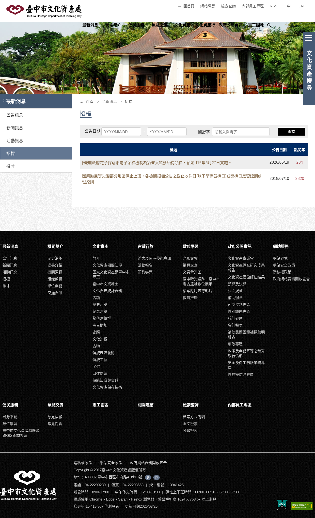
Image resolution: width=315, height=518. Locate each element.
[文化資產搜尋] (309, 37)
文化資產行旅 (205, 30)
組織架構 (54, 279)
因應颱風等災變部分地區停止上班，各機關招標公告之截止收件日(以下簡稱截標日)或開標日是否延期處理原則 (172, 179)
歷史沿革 (54, 258)
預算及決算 (237, 284)
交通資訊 (54, 293)
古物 (96, 346)
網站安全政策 (284, 265)
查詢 (291, 131)
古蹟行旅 (146, 246)
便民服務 (136, 25)
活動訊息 (14, 141)
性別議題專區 (239, 311)
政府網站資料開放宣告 (291, 279)
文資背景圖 (192, 272)
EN (301, 6)
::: (179, 5)
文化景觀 (100, 339)
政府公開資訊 (230, 25)
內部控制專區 (239, 304)
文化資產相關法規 (107, 265)
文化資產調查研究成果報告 (246, 267)
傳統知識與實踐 (105, 380)
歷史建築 (100, 304)
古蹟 (96, 298)
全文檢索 (190, 424)
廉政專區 (235, 344)
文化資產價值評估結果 (246, 277)
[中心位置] (148, 477)
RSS (273, 6)
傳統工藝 (100, 360)
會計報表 (235, 325)
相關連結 (146, 405)
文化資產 (182, 25)
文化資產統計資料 (107, 291)
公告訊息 (14, 115)
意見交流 (159, 25)
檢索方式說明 (194, 417)
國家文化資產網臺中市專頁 (111, 274)
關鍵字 (204, 132)
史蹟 (96, 332)
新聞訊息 (14, 128)
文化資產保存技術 (107, 387)
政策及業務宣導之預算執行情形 (246, 353)
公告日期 (92, 131)
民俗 (96, 366)
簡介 (96, 258)
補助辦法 (235, 298)
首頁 (90, 101)
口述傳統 (100, 373)
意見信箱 (54, 417)
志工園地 (256, 25)
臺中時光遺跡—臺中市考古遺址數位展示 (201, 281)
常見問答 (54, 424)
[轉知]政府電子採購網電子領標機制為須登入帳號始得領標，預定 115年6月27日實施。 (157, 163)
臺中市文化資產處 (44, 11)
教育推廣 (190, 298)
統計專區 (235, 318)
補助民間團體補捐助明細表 (246, 334)
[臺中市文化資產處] (32, 485)
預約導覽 (145, 272)
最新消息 (90, 25)
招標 (10, 153)
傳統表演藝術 (104, 353)
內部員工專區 (253, 6)
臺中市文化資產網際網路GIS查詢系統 (20, 433)
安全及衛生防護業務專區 (246, 365)
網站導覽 (207, 6)
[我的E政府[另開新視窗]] (282, 505)
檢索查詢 (228, 6)
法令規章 (235, 291)
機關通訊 (54, 272)
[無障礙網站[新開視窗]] (302, 506)
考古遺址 (100, 325)
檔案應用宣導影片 (197, 291)
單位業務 (54, 286)
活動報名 (145, 265)
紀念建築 (100, 311)
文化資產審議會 (241, 258)
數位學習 (191, 246)
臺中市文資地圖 (105, 284)
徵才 (10, 166)
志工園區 (100, 405)
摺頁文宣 (190, 265)
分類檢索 (190, 430)
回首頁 (188, 6)
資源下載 (9, 417)
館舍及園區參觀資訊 (154, 258)
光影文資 (190, 258)
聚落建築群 (102, 318)
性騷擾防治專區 (241, 374)
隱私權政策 (282, 272)
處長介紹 (54, 265)
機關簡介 (113, 25)
